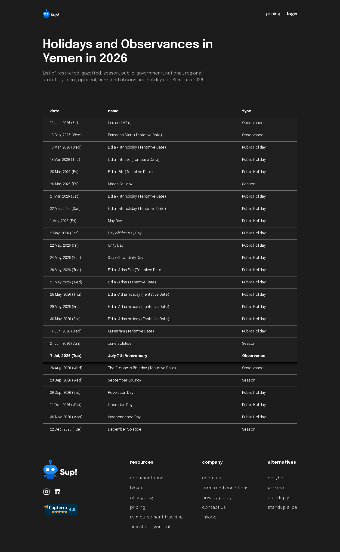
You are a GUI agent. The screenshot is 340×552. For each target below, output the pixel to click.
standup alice (282, 507)
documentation (147, 478)
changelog (141, 498)
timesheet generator (152, 527)
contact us (214, 507)
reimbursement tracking (156, 517)
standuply (278, 498)
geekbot (277, 488)
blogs (136, 488)
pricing (137, 507)
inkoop (209, 517)
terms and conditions (225, 488)
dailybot (276, 478)
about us (211, 478)
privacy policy (217, 498)
